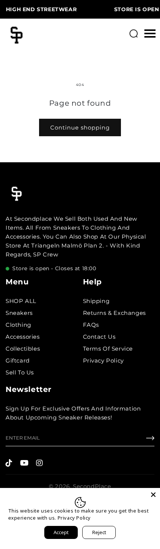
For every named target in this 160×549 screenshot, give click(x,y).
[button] (133, 33)
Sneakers (19, 312)
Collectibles (23, 348)
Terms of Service (108, 348)
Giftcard (18, 360)
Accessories (23, 336)
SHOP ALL (21, 300)
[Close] (153, 494)
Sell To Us (20, 372)
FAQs (91, 324)
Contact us (99, 336)
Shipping (96, 300)
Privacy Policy (103, 360)
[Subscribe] (150, 439)
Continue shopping (80, 127)
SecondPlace (92, 486)
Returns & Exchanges (114, 312)
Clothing (18, 324)
